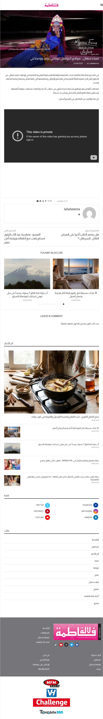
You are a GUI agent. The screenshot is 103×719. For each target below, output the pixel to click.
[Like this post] (49, 201)
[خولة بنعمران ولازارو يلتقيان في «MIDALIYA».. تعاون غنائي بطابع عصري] (12, 464)
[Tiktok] (56, 645)
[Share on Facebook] (45, 201)
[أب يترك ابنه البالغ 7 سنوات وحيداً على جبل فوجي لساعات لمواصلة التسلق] (27, 274)
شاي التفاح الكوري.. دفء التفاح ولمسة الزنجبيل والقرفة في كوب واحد (65, 416)
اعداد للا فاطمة (42, 642)
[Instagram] (66, 645)
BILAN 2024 (43, 669)
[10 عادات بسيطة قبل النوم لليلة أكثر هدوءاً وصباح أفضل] (76, 274)
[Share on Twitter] (43, 201)
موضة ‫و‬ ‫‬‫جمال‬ (43, 637)
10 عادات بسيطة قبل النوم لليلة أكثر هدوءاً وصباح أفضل (75, 428)
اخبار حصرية (96, 655)
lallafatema (94, 63)
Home (47, 49)
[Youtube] (61, 645)
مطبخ (96, 589)
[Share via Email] (37, 201)
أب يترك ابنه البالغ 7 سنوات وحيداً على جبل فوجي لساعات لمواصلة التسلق (68, 444)
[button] (7, 281)
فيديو (96, 603)
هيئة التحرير (44, 660)
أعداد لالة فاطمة (91, 596)
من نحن (46, 655)
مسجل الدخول (79, 323)
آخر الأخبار (95, 554)
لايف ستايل (94, 582)
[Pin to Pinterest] (40, 201)
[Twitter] (72, 645)
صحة (97, 561)
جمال (96, 575)
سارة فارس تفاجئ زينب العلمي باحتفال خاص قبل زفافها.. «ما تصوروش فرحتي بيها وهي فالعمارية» (63, 478)
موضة (96, 568)
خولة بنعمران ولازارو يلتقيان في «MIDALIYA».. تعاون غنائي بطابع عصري (69, 460)
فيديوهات (45, 633)
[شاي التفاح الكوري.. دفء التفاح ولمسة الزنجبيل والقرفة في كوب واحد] (51, 382)
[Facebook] (77, 645)
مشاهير (95, 547)
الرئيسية (95, 539)
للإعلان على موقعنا (41, 664)
